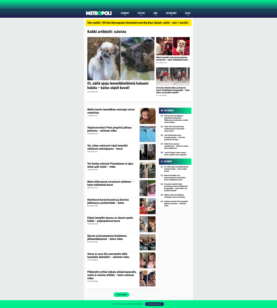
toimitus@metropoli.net (154, 304)
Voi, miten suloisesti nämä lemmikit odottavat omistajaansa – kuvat (107, 147)
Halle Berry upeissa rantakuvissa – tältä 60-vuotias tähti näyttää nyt (176, 146)
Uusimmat (168, 161)
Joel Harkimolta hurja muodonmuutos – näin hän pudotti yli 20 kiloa (174, 137)
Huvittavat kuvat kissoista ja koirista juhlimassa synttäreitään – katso (108, 201)
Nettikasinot (171, 13)
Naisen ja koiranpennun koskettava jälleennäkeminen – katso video (107, 237)
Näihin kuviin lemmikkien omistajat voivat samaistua (111, 111)
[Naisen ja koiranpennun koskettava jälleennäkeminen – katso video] (147, 242)
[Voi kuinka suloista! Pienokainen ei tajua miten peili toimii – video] (147, 170)
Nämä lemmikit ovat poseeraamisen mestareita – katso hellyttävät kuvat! (172, 58)
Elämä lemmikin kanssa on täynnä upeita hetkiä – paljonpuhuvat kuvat (110, 219)
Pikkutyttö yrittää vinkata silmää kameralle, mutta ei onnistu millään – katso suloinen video (111, 275)
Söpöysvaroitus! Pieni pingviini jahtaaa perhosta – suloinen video (109, 129)
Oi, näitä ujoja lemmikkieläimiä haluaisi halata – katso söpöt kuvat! (117, 85)
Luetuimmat (169, 110)
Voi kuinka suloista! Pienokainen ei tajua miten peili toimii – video (110, 165)
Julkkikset (125, 13)
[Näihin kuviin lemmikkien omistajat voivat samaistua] (147, 116)
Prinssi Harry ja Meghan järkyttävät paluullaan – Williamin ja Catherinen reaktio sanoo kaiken (176, 119)
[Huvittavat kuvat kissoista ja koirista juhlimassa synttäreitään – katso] (147, 206)
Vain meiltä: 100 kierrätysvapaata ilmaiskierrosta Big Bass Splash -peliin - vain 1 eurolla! (137, 22)
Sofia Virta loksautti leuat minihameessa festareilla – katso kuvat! (175, 129)
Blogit (187, 13)
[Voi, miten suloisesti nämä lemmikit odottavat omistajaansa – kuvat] (147, 152)
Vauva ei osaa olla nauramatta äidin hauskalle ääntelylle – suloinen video (108, 255)
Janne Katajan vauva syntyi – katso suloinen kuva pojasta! (175, 154)
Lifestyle (141, 13)
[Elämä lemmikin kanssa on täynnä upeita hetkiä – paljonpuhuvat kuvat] (147, 224)
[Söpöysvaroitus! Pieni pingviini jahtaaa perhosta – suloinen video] (147, 134)
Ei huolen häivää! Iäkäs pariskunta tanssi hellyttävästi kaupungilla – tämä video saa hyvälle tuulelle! (173, 90)
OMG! (156, 13)
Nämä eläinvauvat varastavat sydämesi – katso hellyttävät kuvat (110, 183)
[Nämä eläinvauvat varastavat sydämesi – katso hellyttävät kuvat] (147, 188)
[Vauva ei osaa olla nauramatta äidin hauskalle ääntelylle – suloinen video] (147, 260)
